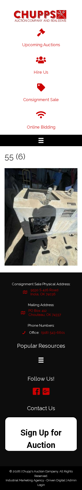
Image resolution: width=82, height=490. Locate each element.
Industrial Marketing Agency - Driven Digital (35, 480)
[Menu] (41, 140)
